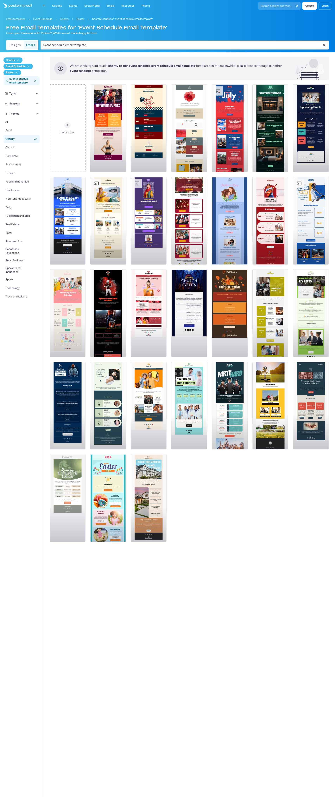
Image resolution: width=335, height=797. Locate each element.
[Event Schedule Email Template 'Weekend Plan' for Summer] (108, 221)
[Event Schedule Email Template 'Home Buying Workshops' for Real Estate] (311, 313)
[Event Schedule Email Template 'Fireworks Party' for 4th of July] (230, 128)
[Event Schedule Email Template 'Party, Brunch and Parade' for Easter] (108, 498)
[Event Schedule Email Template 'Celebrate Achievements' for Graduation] (189, 221)
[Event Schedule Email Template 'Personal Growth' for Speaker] (67, 405)
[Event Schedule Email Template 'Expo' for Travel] (149, 405)
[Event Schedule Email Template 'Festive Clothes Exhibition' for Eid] (149, 221)
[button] (37, 93)
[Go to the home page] (16, 6)
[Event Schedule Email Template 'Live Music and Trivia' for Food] (149, 128)
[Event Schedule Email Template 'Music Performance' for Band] (67, 498)
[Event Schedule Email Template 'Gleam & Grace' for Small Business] (108, 405)
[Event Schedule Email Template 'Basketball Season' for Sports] (311, 221)
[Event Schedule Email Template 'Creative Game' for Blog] (149, 313)
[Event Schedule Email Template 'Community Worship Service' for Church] (189, 313)
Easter (80, 19)
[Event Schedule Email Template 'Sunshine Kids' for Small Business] (67, 313)
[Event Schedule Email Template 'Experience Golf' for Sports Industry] (270, 405)
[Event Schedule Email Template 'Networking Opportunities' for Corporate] (311, 128)
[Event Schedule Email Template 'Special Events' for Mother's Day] (230, 221)
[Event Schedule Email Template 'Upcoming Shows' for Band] (270, 221)
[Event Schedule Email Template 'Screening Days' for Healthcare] (189, 405)
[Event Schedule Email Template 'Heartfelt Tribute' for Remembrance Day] (189, 128)
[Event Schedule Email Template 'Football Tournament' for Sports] (108, 313)
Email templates (15, 19)
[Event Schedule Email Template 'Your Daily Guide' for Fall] (230, 313)
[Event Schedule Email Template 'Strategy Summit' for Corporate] (270, 313)
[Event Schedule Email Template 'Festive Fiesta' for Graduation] (230, 405)
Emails (30, 45)
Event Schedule (42, 19)
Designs (15, 45)
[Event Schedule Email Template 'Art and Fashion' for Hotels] (270, 128)
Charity (64, 19)
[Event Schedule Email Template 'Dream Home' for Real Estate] (149, 498)
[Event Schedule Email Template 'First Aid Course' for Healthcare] (67, 221)
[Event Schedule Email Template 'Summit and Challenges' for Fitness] (108, 128)
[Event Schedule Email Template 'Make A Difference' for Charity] (311, 405)
